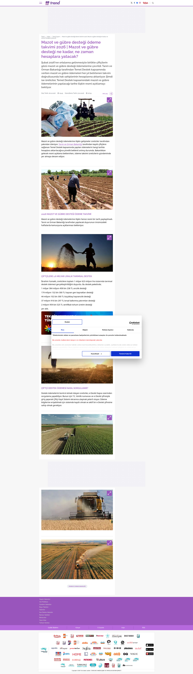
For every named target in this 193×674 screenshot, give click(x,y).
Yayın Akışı (42, 620)
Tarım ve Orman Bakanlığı (70, 144)
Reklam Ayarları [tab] (107, 330)
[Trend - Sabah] (52, 3)
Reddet (67, 322)
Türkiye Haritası (44, 623)
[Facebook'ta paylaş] (134, 3)
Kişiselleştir (95, 353)
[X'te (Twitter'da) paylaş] (131, 3)
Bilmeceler (42, 617)
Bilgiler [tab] (85, 330)
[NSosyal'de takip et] (137, 3)
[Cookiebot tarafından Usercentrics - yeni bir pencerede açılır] (131, 323)
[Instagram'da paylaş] (140, 3)
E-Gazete (101, 628)
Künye (78, 628)
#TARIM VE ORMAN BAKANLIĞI (77, 586)
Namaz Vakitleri (44, 615)
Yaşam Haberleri (44, 599)
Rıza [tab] (62, 330)
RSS (143, 628)
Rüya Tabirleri (43, 607)
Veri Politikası (43, 602)
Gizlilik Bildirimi (53, 628)
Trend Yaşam (56, 36)
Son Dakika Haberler (46, 612)
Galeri (48, 36)
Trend (43, 36)
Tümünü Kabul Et (125, 353)
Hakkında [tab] (130, 330)
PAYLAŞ (105, 93)
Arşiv (123, 628)
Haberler (42, 610)
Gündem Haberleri (45, 604)
